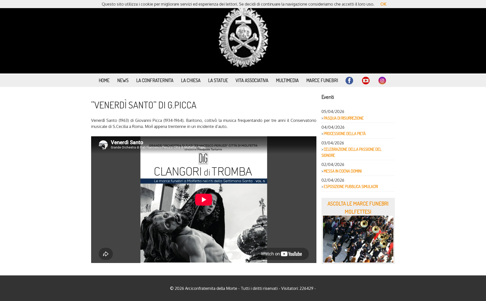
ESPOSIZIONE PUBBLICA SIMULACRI (351, 186)
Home (104, 80)
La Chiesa (190, 80)
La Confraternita (154, 80)
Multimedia (287, 80)
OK (383, 4)
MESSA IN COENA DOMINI (343, 171)
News (123, 80)
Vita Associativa (252, 80)
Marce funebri (322, 80)
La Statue (218, 80)
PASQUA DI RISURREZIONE (344, 118)
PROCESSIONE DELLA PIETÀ (345, 133)
